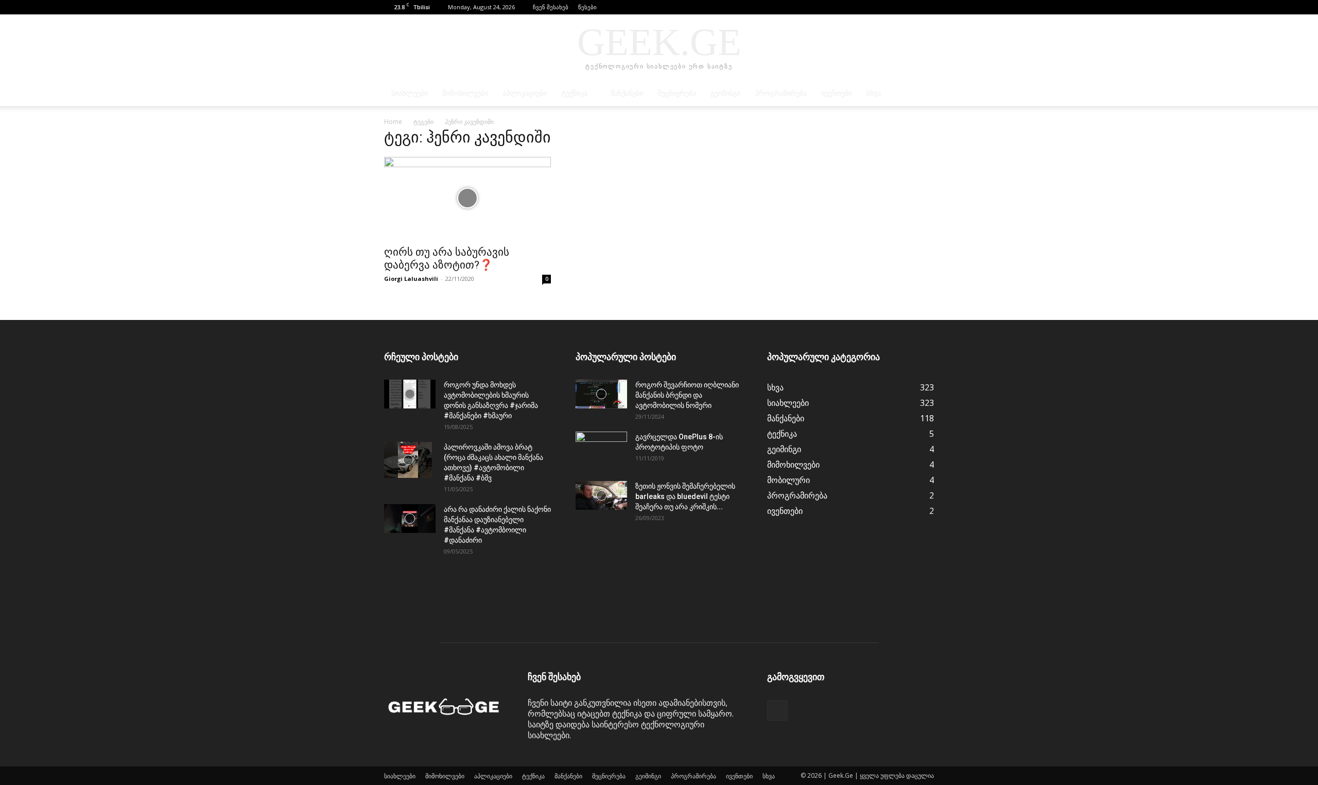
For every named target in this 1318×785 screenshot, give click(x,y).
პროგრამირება (781, 93)
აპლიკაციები (524, 93)
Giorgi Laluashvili (411, 278)
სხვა (873, 93)
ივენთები (836, 93)
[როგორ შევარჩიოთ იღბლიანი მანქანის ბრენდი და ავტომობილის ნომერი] (601, 394)
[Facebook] (926, 7)
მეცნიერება (676, 93)
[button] (910, 7)
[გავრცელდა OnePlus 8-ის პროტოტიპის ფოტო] (601, 450)
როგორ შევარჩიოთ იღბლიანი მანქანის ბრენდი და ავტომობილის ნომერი (687, 395)
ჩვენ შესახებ (550, 7)
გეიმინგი (725, 93)
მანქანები (627, 93)
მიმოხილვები (465, 93)
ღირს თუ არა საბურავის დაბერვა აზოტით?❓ (446, 258)
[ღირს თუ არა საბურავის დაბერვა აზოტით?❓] (467, 198)
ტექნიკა (574, 93)
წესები (587, 7)
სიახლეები (409, 93)
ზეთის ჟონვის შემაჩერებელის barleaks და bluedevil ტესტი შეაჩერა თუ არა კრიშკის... (685, 496)
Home (393, 121)
